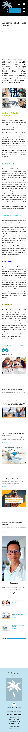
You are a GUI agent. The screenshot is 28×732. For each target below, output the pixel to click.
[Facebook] (24, 4)
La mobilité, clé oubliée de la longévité (13, 479)
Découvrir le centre (14, 652)
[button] (19, 5)
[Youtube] (24, 11)
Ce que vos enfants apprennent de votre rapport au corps (19, 614)
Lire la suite (4, 396)
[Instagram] (24, 8)
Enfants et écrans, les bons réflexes (12, 389)
